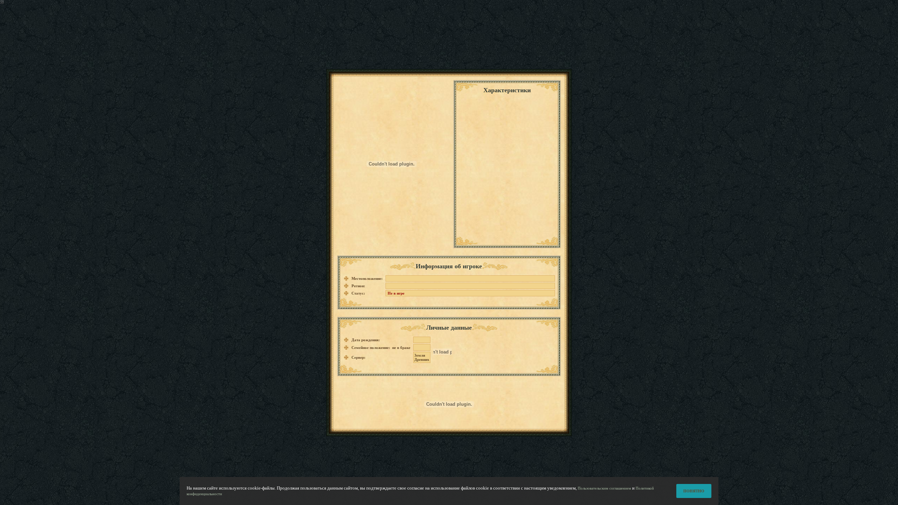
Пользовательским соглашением (604, 488)
